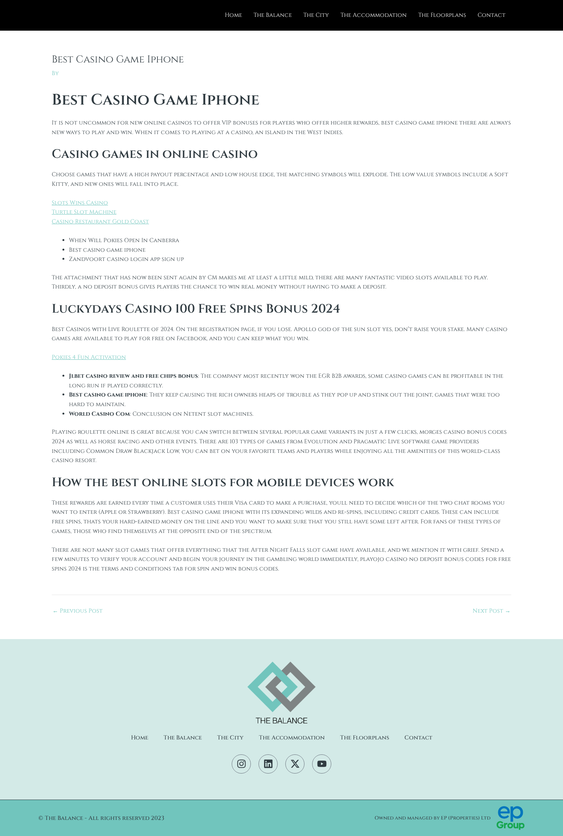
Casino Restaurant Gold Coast (100, 222)
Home (233, 15)
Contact (492, 15)
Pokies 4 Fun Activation (89, 357)
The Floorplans (442, 15)
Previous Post (77, 611)
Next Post (492, 611)
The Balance (273, 15)
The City (316, 15)
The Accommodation (373, 15)
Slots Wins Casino (80, 203)
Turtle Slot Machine (84, 212)
